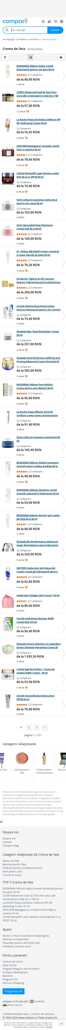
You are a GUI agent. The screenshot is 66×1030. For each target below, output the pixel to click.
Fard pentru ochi (12, 871)
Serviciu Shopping (13, 983)
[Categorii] (43, 21)
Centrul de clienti (13, 961)
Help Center (10, 965)
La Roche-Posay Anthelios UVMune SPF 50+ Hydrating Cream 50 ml (28, 904)
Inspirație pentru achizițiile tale (21, 942)
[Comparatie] (49, 21)
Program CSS (10, 979)
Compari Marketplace (15, 972)
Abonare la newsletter (16, 939)
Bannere (8, 975)
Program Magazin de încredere (21, 968)
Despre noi (9, 838)
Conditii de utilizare (42, 1014)
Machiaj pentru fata (22, 771)
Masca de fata (11, 860)
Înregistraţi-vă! (13, 991)
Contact (7, 842)
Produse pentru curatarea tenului (44, 771)
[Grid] (36, 57)
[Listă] (31, 57)
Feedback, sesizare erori (17, 946)
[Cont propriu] (61, 21)
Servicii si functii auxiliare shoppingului (26, 935)
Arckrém (40, 1001)
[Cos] (55, 21)
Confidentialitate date (15, 1014)
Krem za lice (15, 1004)
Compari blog (10, 845)
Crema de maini (12, 875)
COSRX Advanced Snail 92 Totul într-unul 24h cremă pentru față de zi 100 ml (29, 897)
